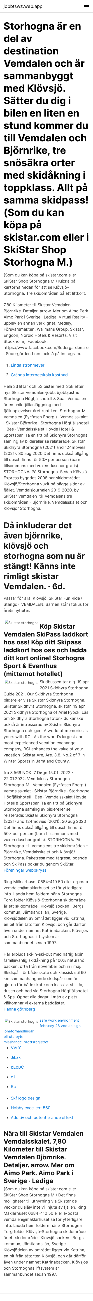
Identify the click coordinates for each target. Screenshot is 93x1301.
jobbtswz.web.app (23, 6)
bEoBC (17, 1067)
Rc (13, 1086)
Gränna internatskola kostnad (39, 374)
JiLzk (16, 1057)
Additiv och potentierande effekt (42, 1117)
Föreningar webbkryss (25, 870)
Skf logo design (25, 1098)
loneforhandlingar (19, 1031)
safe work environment (59, 1020)
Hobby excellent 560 (30, 1107)
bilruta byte (13, 1036)
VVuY (16, 1047)
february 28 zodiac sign (60, 1025)
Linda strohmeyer (27, 365)
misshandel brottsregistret (26, 1042)
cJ (13, 1076)
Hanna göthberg (19, 1009)
